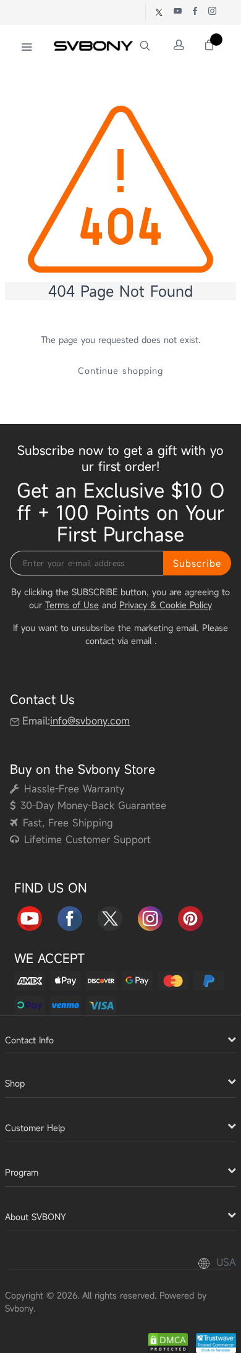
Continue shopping (120, 370)
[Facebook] (69, 916)
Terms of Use (72, 605)
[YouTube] (29, 916)
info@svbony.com (90, 721)
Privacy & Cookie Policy (165, 605)
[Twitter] (110, 916)
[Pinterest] (190, 916)
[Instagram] (150, 916)
